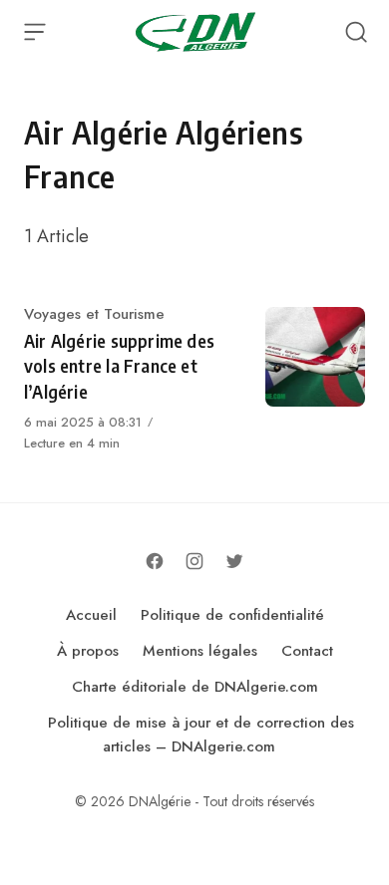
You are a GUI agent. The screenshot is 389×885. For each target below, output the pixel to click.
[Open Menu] (35, 32)
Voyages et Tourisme (94, 314)
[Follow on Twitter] (234, 561)
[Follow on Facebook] (155, 561)
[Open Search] (356, 32)
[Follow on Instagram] (194, 561)
